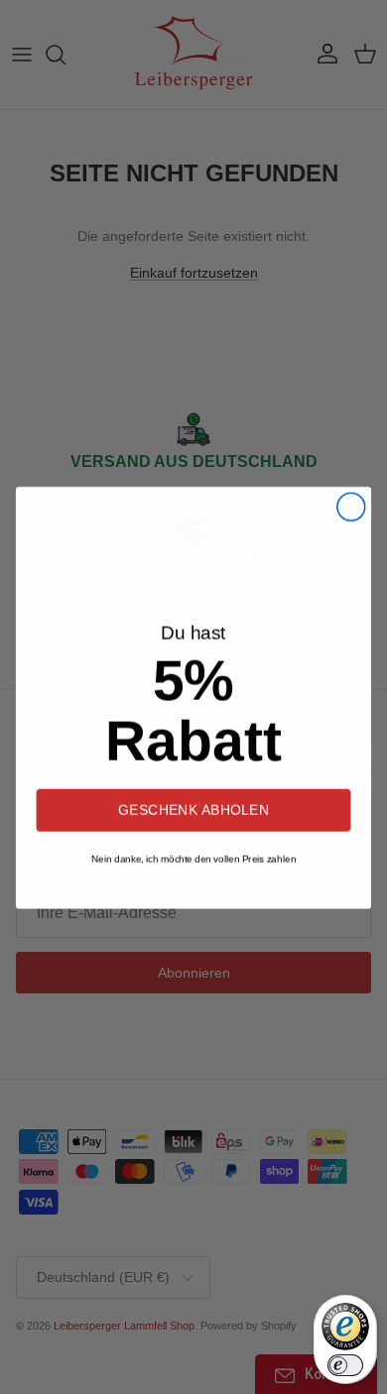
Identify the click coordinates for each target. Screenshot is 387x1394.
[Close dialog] (351, 506)
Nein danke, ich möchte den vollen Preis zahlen (193, 858)
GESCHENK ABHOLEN (193, 809)
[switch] (345, 1365)
